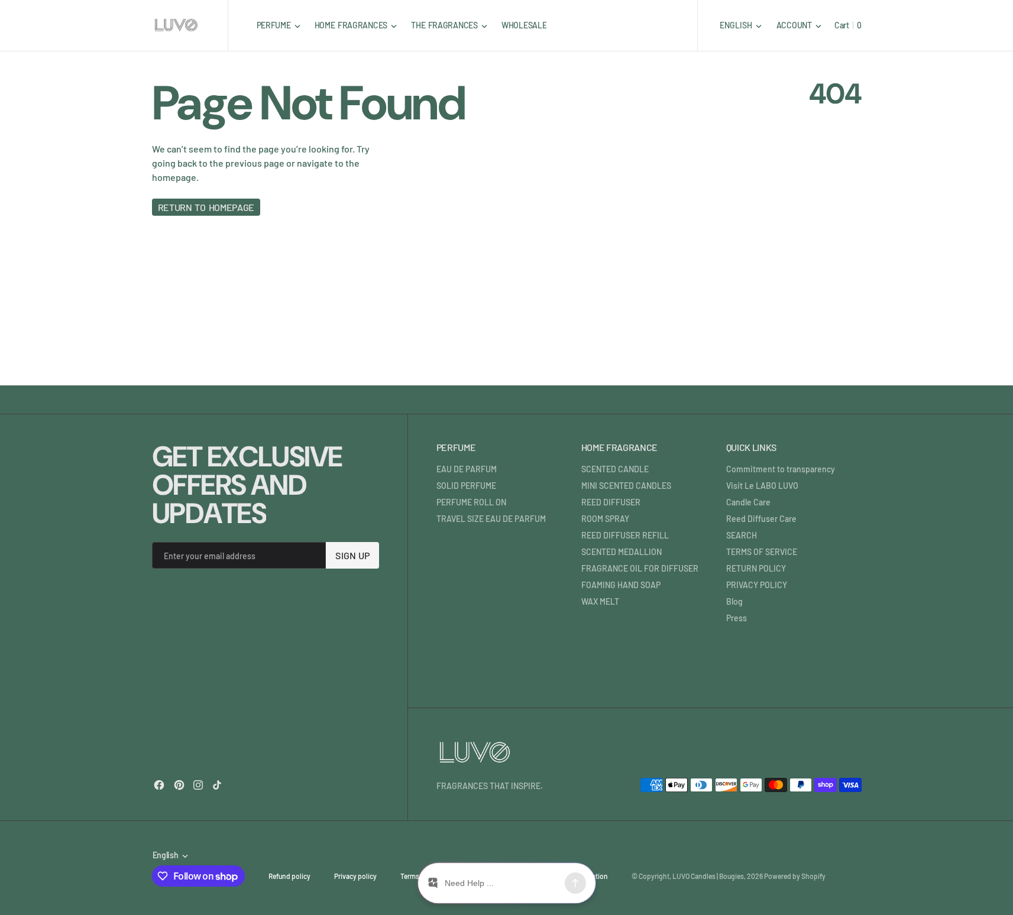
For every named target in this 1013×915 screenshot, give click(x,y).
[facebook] (159, 785)
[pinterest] (179, 785)
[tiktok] (217, 785)
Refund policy (289, 876)
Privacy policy (355, 876)
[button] (798, 25)
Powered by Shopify (795, 876)
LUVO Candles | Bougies (708, 876)
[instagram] (198, 785)
